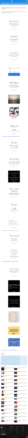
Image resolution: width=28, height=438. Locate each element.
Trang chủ (11, 428)
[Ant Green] (5, 428)
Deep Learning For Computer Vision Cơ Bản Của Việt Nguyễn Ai (12, 416)
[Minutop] (14, 1)
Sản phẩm (17, 430)
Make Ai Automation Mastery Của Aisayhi (9, 390)
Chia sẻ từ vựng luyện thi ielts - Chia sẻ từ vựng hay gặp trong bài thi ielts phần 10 (10, 363)
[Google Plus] (4, 434)
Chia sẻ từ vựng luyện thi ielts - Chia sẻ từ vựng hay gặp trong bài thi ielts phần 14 (10, 359)
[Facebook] (1, 434)
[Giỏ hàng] (26, 1)
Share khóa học (12, 430)
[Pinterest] (5, 434)
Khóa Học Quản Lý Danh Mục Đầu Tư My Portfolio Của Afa (11, 401)
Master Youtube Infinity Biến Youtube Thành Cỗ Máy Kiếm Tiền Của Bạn (13, 375)
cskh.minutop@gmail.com (5, 432)
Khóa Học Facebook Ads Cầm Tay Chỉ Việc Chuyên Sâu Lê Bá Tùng (12, 412)
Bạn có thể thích (3, 366)
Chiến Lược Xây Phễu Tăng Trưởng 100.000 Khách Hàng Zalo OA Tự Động (13, 420)
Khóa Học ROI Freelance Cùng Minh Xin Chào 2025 (10, 371)
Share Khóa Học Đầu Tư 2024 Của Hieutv (22, 412)
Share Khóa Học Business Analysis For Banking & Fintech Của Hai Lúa (13, 397)
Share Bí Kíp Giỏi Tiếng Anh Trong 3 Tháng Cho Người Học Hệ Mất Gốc (13, 405)
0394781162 (3, 430)
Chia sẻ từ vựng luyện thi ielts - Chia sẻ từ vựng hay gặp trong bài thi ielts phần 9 (10, 364)
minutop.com (5, 431)
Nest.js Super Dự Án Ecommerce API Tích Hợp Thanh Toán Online (12, 386)
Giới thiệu (11, 429)
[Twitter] (2, 434)
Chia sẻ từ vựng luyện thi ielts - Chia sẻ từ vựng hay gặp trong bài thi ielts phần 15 (10, 358)
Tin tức (10, 431)
